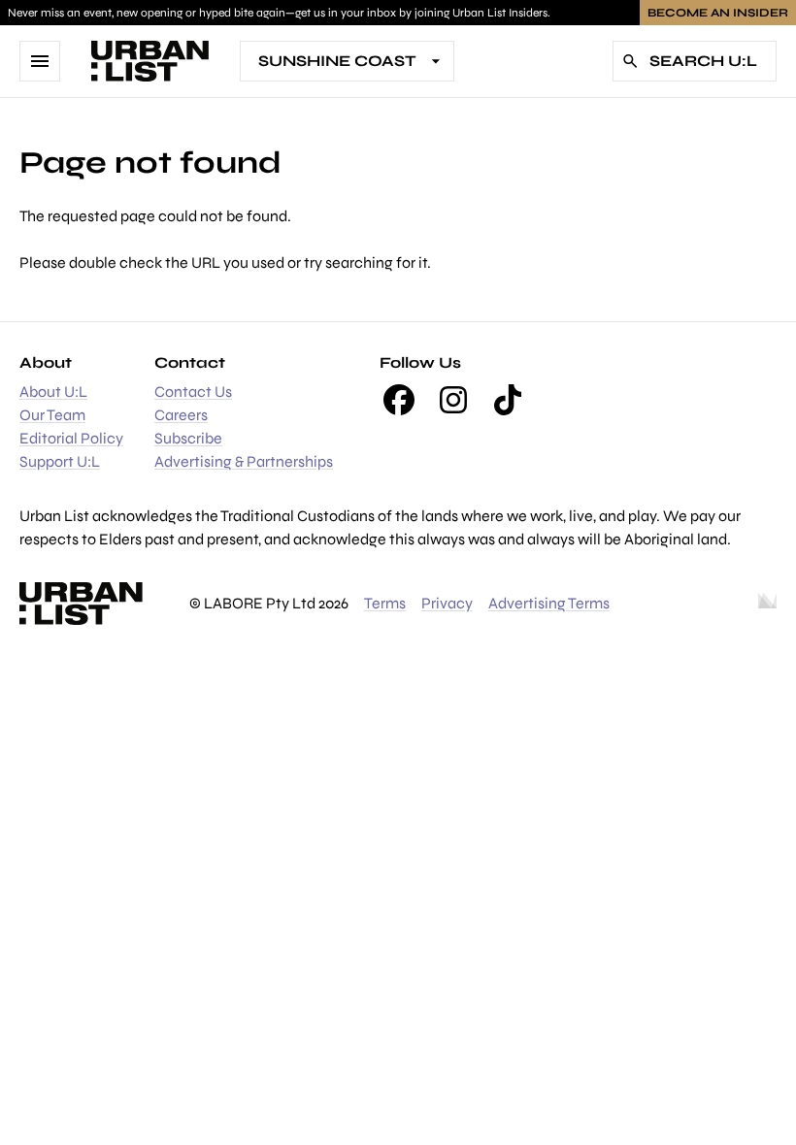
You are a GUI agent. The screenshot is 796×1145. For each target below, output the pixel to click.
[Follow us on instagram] (453, 399)
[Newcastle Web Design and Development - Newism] (767, 603)
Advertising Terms (549, 603)
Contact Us (193, 391)
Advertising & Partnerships (243, 461)
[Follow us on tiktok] (507, 399)
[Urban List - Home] (150, 61)
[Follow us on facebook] (399, 399)
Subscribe (188, 438)
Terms (385, 603)
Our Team (52, 415)
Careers (181, 415)
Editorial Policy (71, 438)
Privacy (447, 603)
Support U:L (59, 461)
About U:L (53, 391)
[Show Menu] (39, 61)
